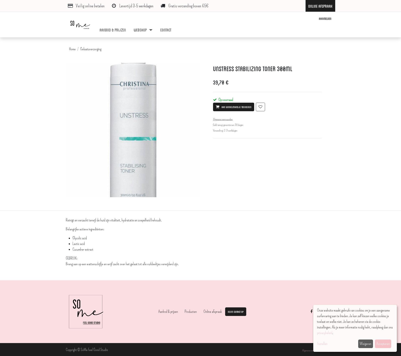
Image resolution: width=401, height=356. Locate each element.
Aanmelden (325, 18)
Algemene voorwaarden (312, 350)
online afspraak (320, 6)
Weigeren (365, 343)
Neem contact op (236, 311)
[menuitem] (113, 30)
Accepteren (383, 343)
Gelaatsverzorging (90, 49)
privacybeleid (324, 333)
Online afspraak (212, 311)
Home (72, 49)
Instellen (322, 343)
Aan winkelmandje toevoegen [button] (236, 107)
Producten (191, 311)
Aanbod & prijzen (168, 311)
